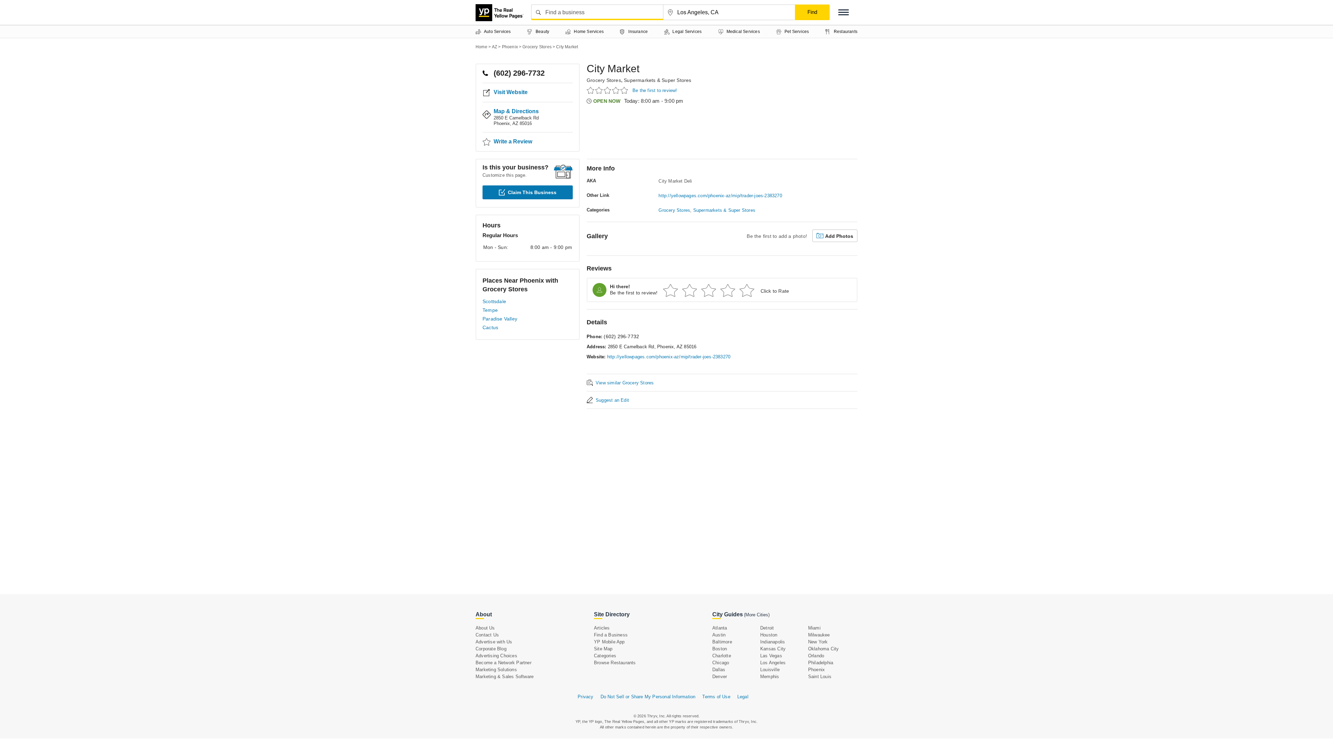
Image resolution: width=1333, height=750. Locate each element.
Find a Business (611, 635)
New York (818, 641)
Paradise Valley (500, 319)
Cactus (490, 327)
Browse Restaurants (615, 662)
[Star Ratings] (608, 90)
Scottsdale (494, 301)
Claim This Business (532, 192)
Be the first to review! (654, 90)
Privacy (585, 696)
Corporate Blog (491, 648)
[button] (843, 12)
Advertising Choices (496, 655)
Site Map (603, 648)
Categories (605, 655)
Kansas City (773, 648)
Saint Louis (819, 676)
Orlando (816, 655)
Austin (719, 635)
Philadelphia (820, 662)
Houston (768, 635)
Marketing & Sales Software (505, 676)
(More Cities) (757, 614)
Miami (814, 628)
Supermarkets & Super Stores (657, 80)
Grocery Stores (604, 80)
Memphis (769, 676)
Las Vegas (771, 655)
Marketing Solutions (496, 669)
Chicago (720, 662)
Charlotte (721, 655)
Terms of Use (716, 696)
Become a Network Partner (503, 662)
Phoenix (816, 669)
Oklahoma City (823, 648)
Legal (742, 696)
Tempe (490, 310)
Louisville (770, 669)
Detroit (767, 628)
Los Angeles (773, 662)
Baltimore (722, 641)
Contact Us (487, 635)
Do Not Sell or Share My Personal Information (648, 696)
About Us (485, 628)
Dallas (718, 669)
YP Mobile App (609, 641)
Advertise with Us (494, 641)
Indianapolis (772, 641)
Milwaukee (819, 635)
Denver (719, 676)
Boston (719, 648)
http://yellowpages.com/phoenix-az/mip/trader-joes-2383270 (720, 195)
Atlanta (719, 628)
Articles (602, 628)
